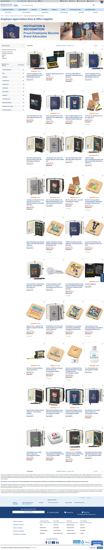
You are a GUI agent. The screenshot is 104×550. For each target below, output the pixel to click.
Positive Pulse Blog (18, 531)
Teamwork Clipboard (90, 284)
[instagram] (50, 542)
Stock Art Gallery (17, 528)
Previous (83, 497)
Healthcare (44, 9)
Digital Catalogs (70, 524)
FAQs (41, 524)
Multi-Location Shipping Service (12, 481)
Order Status (56, 527)
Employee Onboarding (7, 53)
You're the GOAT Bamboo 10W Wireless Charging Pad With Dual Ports (93, 243)
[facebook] (46, 542)
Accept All (100, 547)
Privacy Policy (33, 547)
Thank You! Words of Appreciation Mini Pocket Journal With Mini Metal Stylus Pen (35, 285)
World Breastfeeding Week (79, 502)
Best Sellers (81, 12)
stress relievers (54, 491)
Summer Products (64, 12)
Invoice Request (57, 530)
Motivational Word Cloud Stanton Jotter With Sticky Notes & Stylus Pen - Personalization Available (93, 454)
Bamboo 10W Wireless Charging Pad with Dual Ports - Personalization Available (54, 369)
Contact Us (69, 512)
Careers (82, 533)
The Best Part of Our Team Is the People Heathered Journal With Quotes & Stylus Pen (54, 327)
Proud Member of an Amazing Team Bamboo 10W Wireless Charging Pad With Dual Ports (73, 327)
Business (54, 9)
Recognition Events (90, 9)
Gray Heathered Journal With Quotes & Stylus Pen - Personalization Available (34, 454)
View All (64, 45)
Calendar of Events (18, 524)
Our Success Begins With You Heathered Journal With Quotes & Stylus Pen (74, 75)
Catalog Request (43, 530)
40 (59, 45)
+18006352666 (23, 1)
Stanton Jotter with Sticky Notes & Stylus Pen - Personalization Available (35, 412)
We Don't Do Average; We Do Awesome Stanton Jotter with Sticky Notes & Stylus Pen (34, 159)
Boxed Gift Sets (45, 12)
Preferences (92, 547)
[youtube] (54, 542)
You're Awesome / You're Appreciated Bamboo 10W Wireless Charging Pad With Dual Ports (94, 327)
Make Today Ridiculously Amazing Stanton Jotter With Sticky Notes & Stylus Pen (35, 243)
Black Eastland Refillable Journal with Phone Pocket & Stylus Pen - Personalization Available (54, 412)
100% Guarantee (17, 521)
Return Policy (43, 527)
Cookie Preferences (71, 533)
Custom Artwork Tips (58, 533)
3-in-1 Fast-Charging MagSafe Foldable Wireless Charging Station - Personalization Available (55, 454)
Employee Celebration (7, 52)
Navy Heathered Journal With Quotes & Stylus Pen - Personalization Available (92, 412)
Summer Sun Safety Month (53, 502)
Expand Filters (21, 64)
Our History (82, 530)
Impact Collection (26, 12)
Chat (40, 1)
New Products (8, 12)
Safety (63, 9)
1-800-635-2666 (54, 512)
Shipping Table (70, 530)
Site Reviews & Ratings (19, 534)
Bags (3, 56)
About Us (82, 524)
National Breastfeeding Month (27, 502)
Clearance (95, 12)
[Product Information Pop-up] (33, 79)
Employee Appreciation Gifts (9, 49)
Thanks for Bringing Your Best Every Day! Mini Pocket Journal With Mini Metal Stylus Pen (34, 75)
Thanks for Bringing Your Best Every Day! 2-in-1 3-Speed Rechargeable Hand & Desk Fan (54, 285)
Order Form (56, 524)
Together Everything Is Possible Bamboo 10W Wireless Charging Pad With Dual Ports (54, 243)
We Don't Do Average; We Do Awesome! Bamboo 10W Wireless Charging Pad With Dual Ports (93, 201)
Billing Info (42, 533)
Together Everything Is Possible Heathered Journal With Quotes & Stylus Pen (74, 243)
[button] (72, 1)
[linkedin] (57, 542)
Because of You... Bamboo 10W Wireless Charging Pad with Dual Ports (35, 327)
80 (61, 45)
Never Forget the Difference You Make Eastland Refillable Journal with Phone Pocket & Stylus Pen (74, 117)
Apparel (4, 55)
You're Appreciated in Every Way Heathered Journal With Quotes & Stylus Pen (54, 117)
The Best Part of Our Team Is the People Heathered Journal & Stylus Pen (55, 159)
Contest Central (70, 527)
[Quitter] (102, 542)
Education (34, 9)
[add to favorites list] (44, 49)
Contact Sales (33, 1)
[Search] (93, 5)
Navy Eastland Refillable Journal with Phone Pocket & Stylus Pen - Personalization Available (74, 412)
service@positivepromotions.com (86, 514)
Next (88, 497)
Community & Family (75, 9)
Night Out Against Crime (26, 503)
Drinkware (4, 58)
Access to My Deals (28, 511)
